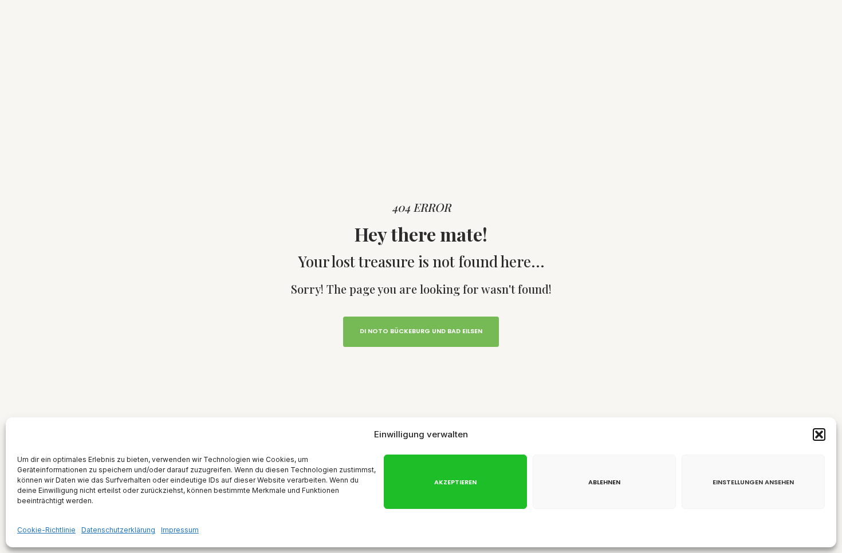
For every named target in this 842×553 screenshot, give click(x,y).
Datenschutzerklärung (118, 530)
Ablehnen (604, 482)
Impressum (180, 530)
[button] (819, 434)
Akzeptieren (455, 482)
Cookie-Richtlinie (46, 530)
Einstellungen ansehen (753, 482)
